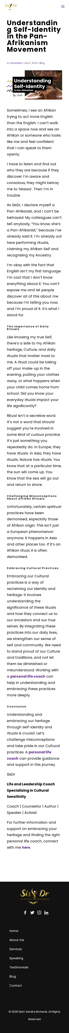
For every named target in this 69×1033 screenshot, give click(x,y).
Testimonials (18, 967)
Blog (42, 63)
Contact (15, 985)
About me (16, 940)
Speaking (16, 958)
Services (15, 949)
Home (13, 931)
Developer (16, 63)
